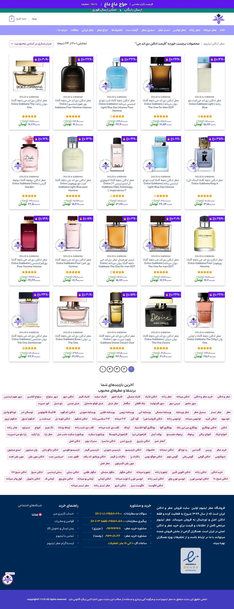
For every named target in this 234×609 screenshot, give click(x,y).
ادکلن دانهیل (33, 479)
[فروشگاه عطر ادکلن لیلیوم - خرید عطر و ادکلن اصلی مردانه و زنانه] (210, 19)
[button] (17, 19)
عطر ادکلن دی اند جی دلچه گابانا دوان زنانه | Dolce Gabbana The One (29, 104)
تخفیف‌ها (117, 30)
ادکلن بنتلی (73, 472)
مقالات (74, 30)
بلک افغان (140, 403)
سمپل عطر (148, 30)
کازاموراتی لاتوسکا (118, 434)
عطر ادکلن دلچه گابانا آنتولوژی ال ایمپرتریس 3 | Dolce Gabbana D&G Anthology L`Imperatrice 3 (117, 185)
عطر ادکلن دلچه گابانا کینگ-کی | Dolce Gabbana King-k (205, 182)
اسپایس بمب (56, 457)
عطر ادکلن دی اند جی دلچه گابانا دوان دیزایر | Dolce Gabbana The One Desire (161, 339)
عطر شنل (113, 403)
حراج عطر (102, 30)
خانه (222, 30)
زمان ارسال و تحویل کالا (60, 529)
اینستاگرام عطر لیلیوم (60, 543)
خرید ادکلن (217, 472)
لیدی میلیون (14, 450)
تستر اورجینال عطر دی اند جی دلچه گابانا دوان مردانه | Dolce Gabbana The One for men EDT (117, 263)
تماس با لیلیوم (65, 536)
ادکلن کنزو (120, 485)
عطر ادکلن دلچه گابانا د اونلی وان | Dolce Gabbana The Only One (204, 339)
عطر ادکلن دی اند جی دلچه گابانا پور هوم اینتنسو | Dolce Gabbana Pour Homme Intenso (73, 104)
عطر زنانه (194, 30)
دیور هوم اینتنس (13, 397)
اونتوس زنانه (174, 419)
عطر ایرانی (88, 30)
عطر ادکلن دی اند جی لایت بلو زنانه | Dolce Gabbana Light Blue (204, 104)
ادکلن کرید (210, 419)
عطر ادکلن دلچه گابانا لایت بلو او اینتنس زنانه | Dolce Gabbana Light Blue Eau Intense (161, 184)
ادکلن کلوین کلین (181, 472)
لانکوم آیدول (27, 419)
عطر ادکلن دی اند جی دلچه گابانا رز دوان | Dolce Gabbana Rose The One (73, 339)
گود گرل (135, 419)
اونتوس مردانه (193, 419)
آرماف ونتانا (64, 427)
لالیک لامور (116, 397)
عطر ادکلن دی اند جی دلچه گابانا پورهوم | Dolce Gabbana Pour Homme (205, 263)
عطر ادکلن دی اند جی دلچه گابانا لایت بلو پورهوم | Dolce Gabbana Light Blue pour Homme (73, 185)
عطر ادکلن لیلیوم (214, 44)
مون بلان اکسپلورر (124, 463)
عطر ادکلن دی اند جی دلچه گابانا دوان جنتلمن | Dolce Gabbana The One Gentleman (29, 339)
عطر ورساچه (182, 412)
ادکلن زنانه (200, 472)
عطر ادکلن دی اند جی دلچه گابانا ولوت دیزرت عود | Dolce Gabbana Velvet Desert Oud (117, 339)
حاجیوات (150, 450)
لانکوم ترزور (10, 419)
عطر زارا (48, 434)
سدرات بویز (91, 441)
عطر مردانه (209, 30)
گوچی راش (187, 457)
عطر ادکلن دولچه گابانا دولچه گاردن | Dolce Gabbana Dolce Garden (29, 184)
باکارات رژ (135, 457)
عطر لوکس (179, 30)
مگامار (126, 403)
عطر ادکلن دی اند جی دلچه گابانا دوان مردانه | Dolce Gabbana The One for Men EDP (161, 104)
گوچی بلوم (172, 457)
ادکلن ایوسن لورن (199, 479)
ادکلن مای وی (66, 479)
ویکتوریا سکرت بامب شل (70, 434)
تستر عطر (164, 30)
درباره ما (62, 30)
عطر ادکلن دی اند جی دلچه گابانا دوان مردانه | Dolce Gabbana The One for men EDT (161, 263)
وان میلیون (31, 450)
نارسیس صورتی (112, 450)
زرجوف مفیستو (175, 434)
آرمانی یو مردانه (85, 479)
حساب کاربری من (63, 514)
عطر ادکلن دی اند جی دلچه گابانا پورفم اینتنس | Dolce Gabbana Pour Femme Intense (29, 263)
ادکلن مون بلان (36, 457)
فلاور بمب (73, 457)
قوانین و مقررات (64, 521)
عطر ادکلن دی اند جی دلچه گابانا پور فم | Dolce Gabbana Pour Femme (73, 263)
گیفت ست (132, 30)
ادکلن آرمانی (104, 479)
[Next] (103, 369)
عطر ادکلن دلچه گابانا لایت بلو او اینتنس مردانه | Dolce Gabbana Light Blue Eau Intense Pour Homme (117, 106)
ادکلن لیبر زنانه (156, 479)
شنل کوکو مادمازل (93, 403)
